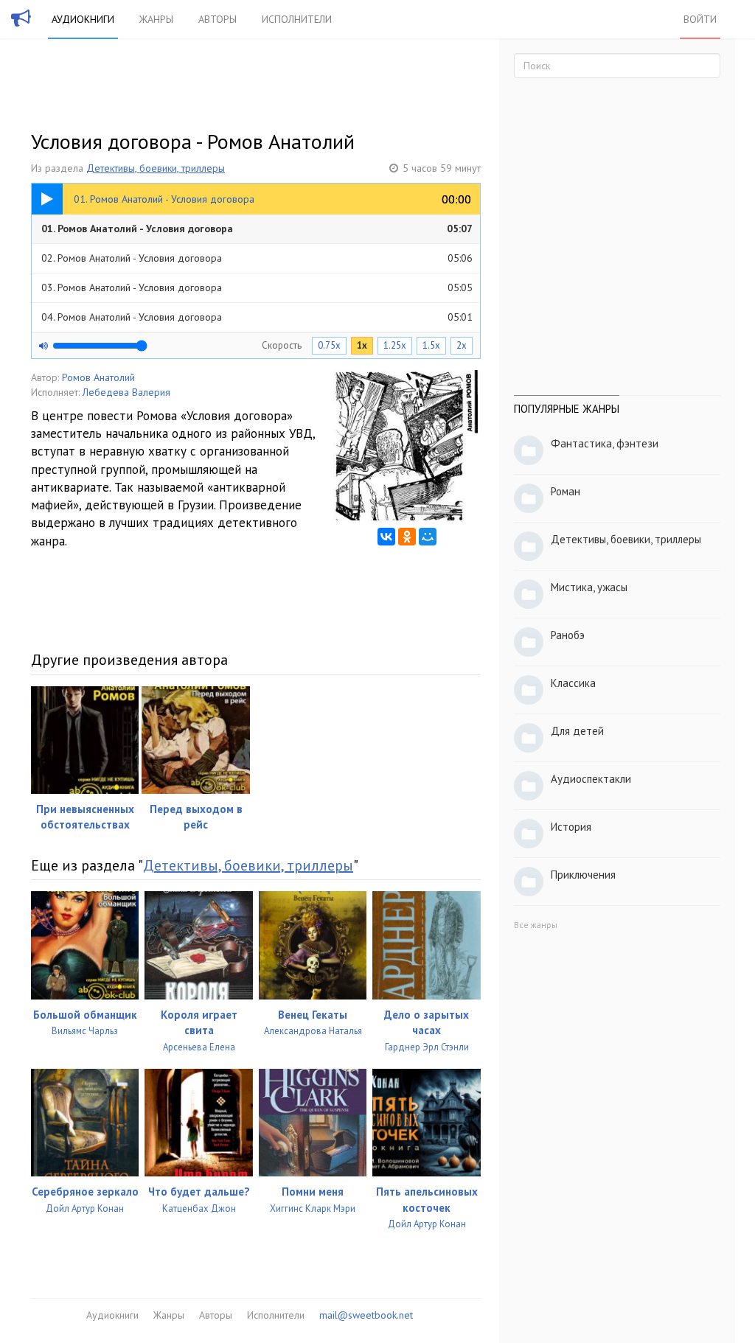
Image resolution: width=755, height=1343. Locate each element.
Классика (573, 683)
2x (461, 345)
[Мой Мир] (427, 536)
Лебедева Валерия (126, 392)
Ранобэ (568, 635)
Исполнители (297, 19)
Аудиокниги (83, 19)
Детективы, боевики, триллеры (155, 168)
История (571, 827)
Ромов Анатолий (98, 377)
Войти (700, 19)
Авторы (217, 19)
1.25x (394, 345)
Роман (565, 491)
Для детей (577, 731)
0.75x (329, 345)
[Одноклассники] (407, 536)
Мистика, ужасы (589, 587)
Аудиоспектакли (591, 779)
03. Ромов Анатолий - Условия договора (257, 287)
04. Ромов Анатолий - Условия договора (257, 317)
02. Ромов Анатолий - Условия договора (257, 258)
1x (362, 345)
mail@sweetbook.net (366, 1315)
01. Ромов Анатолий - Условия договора (257, 228)
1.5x (431, 345)
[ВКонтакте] (386, 536)
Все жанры (535, 924)
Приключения (583, 875)
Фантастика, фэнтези (604, 443)
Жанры (156, 19)
